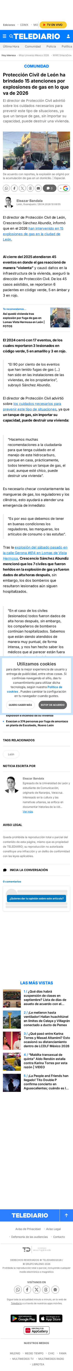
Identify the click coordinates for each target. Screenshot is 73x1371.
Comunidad (33, 46)
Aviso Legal (53, 1229)
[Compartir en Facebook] (14, 188)
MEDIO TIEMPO (34, 1353)
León (11, 754)
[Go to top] (66, 1215)
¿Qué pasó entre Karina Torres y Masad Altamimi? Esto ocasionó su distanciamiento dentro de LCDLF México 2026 (47, 1040)
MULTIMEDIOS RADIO (51, 1358)
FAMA (62, 1353)
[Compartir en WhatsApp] (6, 188)
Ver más (28, 811)
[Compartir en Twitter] (22, 188)
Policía (51, 46)
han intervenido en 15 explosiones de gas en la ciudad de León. (33, 234)
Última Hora (11, 46)
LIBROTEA (38, 1364)
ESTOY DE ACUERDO (52, 704)
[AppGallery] (36, 1330)
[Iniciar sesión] (68, 36)
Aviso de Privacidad (28, 1229)
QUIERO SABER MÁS (20, 704)
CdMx (24, 24)
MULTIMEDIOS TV (23, 1358)
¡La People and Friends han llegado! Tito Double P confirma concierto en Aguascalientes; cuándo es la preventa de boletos (46, 1084)
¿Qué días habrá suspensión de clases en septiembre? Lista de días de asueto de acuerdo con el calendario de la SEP (45, 999)
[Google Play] (24, 1318)
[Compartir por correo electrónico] (38, 188)
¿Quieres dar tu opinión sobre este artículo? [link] (37, 898)
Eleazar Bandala (30, 201)
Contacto (59, 1236)
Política (67, 46)
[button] (64, 188)
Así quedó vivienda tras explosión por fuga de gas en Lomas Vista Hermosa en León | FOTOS (24, 320)
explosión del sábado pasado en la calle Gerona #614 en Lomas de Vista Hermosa (35, 552)
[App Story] (50, 1318)
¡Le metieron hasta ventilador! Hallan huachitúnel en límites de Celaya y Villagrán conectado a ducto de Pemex (47, 1019)
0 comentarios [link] (12, 881)
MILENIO (15, 1353)
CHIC (51, 1353)
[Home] (37, 36)
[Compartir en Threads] (30, 188)
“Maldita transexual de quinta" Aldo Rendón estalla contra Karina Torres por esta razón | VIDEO (45, 1061)
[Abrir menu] (4, 36)
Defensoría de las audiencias (29, 1236)
